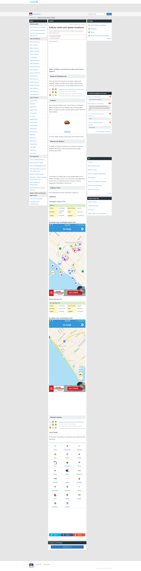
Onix (55, 466)
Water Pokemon (34, 48)
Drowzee (67, 466)
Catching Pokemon (74, 24)
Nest (82, 24)
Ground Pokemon (35, 66)
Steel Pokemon (34, 91)
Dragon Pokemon (34, 85)
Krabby (79, 498)
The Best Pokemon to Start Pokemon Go (37, 34)
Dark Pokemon (34, 88)
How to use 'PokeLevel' (94, 96)
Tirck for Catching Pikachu (37, 159)
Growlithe (79, 482)
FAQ (80, 24)
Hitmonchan (55, 490)
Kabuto (67, 132)
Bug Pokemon (34, 76)
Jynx (55, 498)
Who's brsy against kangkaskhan (97, 173)
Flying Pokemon (34, 69)
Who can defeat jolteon (94, 166)
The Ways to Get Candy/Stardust (34, 203)
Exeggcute (79, 474)
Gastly (67, 474)
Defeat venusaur (92, 170)
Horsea (79, 490)
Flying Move (33, 128)
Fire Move (32, 103)
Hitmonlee (67, 490)
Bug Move (33, 134)
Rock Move (33, 138)
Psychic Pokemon (35, 73)
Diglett (79, 457)
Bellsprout (79, 449)
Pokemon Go (36, 14)
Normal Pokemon (34, 42)
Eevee (79, 466)
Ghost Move (33, 141)
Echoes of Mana (92, 202)
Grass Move (33, 113)
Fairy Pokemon (34, 94)
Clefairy (67, 457)
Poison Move (33, 122)
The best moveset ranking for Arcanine (95, 123)
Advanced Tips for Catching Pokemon (37, 189)
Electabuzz (55, 506)
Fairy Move (33, 153)
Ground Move (33, 125)
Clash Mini (91, 209)
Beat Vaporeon (92, 177)
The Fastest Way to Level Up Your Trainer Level (38, 170)
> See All (108, 38)
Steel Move (33, 150)
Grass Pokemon (34, 54)
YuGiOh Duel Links (93, 205)
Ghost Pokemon (34, 82)
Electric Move (33, 110)
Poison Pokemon (34, 63)
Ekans (55, 474)
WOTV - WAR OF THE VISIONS (97, 213)
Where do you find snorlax (95, 185)
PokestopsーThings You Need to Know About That (38, 178)
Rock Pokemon (34, 79)
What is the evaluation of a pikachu (97, 181)
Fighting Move (34, 119)
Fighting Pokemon (35, 60)
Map (84, 24)
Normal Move (33, 100)
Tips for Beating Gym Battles (37, 27)
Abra (55, 457)
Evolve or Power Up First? (37, 174)
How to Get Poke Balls (36, 198)
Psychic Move (34, 131)
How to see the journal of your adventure (96, 115)
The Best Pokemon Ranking (37, 30)
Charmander (67, 449)
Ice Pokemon (33, 57)
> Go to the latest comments (103, 131)
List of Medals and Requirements (35, 183)
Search (109, 14)
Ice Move (32, 116)
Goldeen (67, 482)
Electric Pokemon (35, 51)
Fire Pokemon (34, 45)
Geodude (55, 482)
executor (90, 162)
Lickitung (67, 506)
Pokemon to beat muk (94, 189)
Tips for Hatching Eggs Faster (38, 165)
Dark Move (33, 147)
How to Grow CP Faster (36, 162)
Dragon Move (33, 144)
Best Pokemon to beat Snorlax (96, 103)
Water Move (33, 107)
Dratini (55, 449)
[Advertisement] (70, 7)
